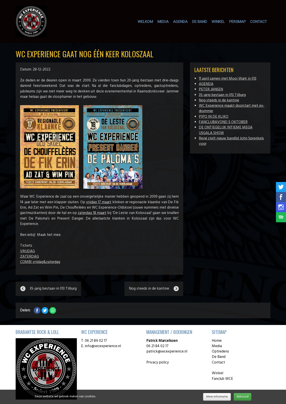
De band (199, 21)
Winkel (217, 373)
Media (163, 21)
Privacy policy (157, 362)
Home (217, 341)
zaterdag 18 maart (92, 213)
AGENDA (180, 21)
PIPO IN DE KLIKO (213, 117)
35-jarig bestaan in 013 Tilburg (222, 95)
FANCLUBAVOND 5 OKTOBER (223, 122)
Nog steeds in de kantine (219, 100)
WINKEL (218, 21)
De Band (218, 357)
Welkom (145, 21)
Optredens (220, 351)
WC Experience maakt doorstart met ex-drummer (231, 108)
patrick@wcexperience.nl (166, 351)
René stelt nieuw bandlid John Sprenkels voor (231, 141)
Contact (258, 21)
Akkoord (242, 396)
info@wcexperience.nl (103, 346)
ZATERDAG (29, 257)
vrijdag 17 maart (98, 202)
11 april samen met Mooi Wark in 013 (227, 79)
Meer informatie (217, 396)
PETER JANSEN (211, 89)
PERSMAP (237, 21)
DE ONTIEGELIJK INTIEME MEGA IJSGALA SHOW (225, 130)
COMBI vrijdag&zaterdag (40, 262)
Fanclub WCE (222, 379)
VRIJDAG (27, 251)
